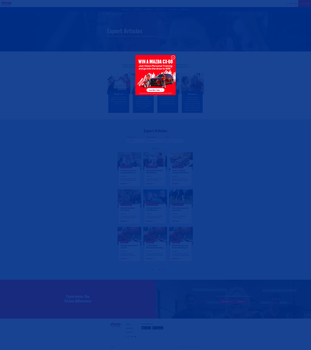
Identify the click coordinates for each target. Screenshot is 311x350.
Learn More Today (154, 90)
